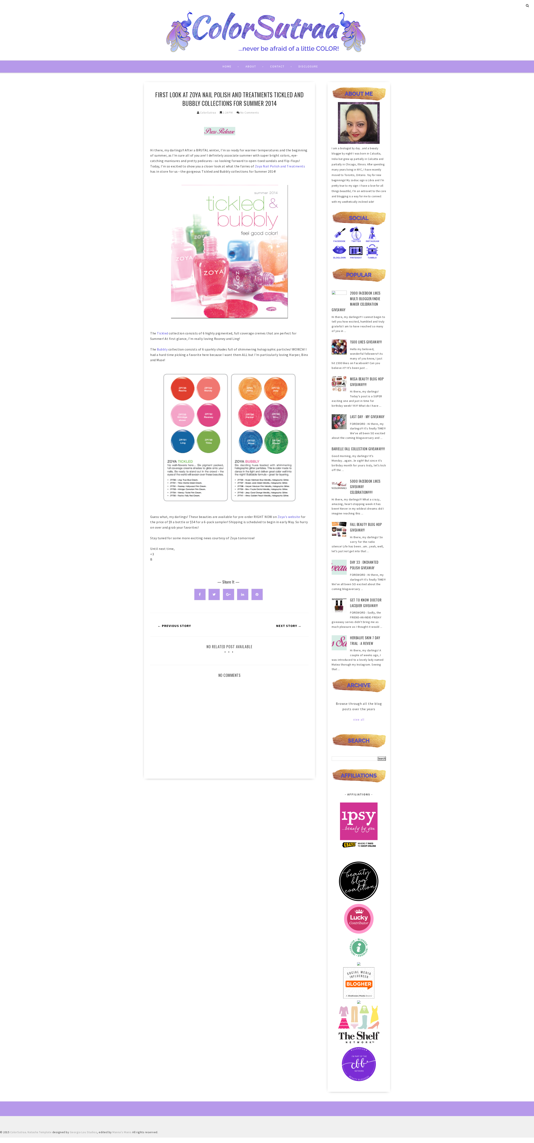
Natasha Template (40, 1132)
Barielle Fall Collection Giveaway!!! (358, 448)
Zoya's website (289, 517)
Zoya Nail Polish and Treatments (280, 166)
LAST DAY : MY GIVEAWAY (367, 416)
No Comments (249, 112)
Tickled (163, 333)
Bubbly (162, 349)
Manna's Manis (122, 1132)
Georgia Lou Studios (83, 1132)
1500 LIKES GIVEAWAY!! (366, 341)
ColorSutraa (208, 112)
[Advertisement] (229, 817)
